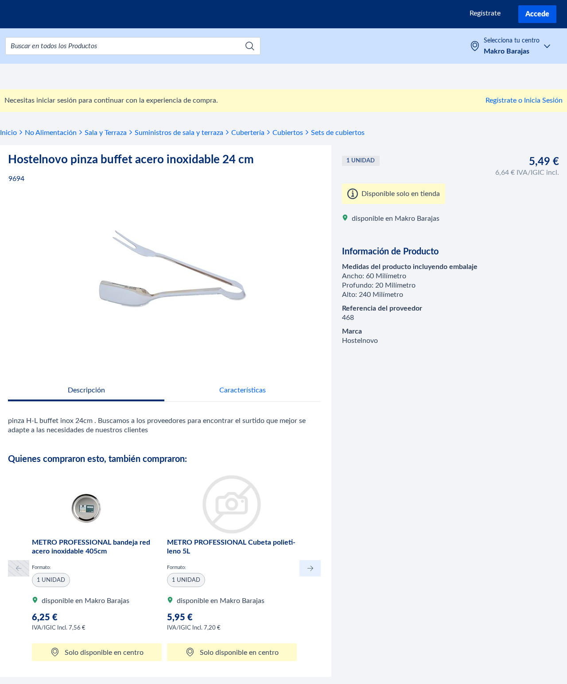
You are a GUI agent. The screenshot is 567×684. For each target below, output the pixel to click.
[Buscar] (249, 46)
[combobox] (132, 46)
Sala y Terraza (106, 132)
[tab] (86, 391)
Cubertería (247, 132)
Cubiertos (287, 132)
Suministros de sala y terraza (179, 132)
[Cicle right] (310, 568)
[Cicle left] (18, 568)
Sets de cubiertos (338, 132)
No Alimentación (51, 132)
